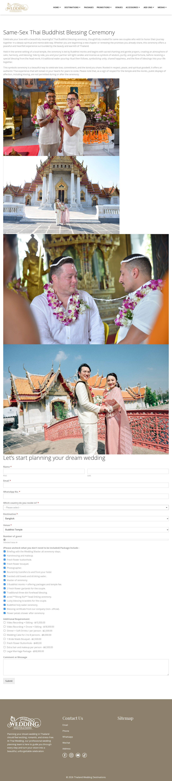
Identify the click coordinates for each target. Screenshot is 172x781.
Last (89, 475)
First (5, 475)
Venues (119, 7)
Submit (8, 680)
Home (56, 7)
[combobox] (86, 507)
